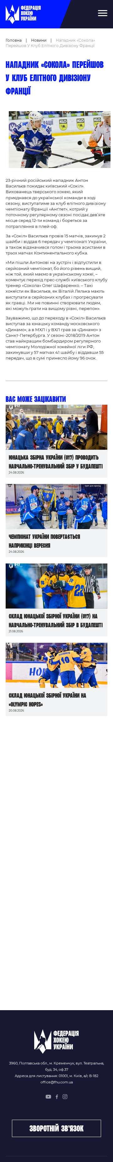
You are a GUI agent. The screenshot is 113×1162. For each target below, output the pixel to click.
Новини (38, 40)
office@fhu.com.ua (56, 1082)
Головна (14, 40)
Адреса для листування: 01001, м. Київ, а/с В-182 (56, 1076)
